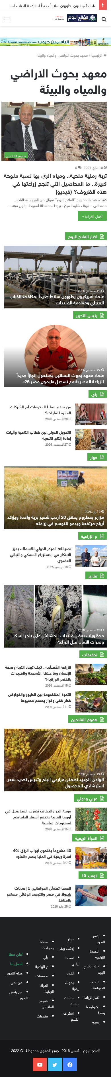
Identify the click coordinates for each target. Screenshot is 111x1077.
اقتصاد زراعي (71, 960)
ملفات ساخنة (71, 1000)
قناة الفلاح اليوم (94, 969)
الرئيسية (97, 55)
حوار (71, 938)
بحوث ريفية (72, 985)
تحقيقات (42, 975)
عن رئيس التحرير (18, 994)
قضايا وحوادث (47, 944)
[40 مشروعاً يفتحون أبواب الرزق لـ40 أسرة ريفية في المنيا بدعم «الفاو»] (91, 858)
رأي (45, 956)
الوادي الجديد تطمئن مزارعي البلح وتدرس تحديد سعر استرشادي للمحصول (55, 782)
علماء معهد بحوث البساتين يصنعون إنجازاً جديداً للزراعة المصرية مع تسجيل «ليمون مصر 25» (60, 378)
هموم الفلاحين (47, 1003)
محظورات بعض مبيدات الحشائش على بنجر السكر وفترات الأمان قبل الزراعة (58, 638)
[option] (55, 277)
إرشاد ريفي (66, 948)
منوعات (42, 1015)
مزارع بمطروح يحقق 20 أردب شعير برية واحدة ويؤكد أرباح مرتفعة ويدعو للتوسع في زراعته (55, 520)
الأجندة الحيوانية (97, 984)
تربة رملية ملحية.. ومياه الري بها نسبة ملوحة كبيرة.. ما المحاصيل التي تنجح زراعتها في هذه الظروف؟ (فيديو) (55, 183)
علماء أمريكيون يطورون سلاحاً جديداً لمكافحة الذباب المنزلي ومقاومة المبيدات (57, 299)
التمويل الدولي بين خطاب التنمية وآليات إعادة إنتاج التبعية (38, 434)
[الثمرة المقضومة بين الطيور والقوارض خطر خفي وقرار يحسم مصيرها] (91, 701)
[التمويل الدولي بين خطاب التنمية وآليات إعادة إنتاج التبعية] (91, 439)
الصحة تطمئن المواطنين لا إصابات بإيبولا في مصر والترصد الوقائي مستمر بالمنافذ (39, 893)
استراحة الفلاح (71, 1016)
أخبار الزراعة (91, 997)
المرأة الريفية (47, 988)
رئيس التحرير (98, 938)
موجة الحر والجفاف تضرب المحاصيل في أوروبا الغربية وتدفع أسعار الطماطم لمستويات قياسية (38, 816)
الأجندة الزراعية (97, 953)
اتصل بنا (16, 963)
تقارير (70, 972)
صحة (95, 1021)
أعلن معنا (15, 954)
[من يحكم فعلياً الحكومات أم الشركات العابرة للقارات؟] (91, 414)
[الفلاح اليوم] (74, 18)
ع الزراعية (41, 966)
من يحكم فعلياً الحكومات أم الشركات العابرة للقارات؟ (40, 409)
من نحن (16, 982)
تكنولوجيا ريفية (95, 1009)
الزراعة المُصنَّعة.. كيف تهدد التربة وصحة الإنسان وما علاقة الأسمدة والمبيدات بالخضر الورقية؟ (38, 672)
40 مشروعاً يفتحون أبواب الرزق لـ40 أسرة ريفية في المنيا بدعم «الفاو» (42, 852)
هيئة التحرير (14, 972)
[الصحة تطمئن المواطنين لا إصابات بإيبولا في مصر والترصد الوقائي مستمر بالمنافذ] (91, 895)
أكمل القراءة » (92, 216)
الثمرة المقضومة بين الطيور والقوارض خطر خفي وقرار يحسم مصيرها (39, 696)
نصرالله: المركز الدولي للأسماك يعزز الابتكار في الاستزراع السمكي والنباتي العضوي (40, 554)
